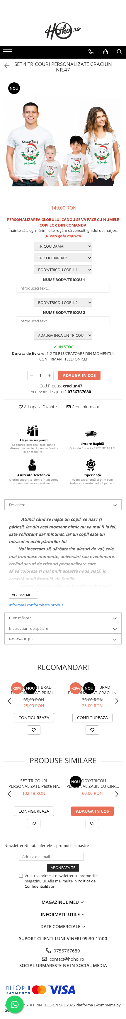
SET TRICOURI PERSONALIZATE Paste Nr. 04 (33, 783)
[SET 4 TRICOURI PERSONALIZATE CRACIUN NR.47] (63, 140)
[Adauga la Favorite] (33, 730)
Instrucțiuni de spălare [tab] (28, 628)
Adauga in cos (79, 375)
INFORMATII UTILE (61, 914)
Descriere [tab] (17, 504)
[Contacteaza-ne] (91, 52)
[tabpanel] (63, 140)
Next (117, 146)
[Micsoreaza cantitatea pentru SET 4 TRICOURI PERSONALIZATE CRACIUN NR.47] (31, 375)
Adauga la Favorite (40, 406)
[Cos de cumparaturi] (105, 52)
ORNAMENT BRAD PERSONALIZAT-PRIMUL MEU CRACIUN (34, 689)
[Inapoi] (4, 66)
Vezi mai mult (23, 595)
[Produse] (8, 53)
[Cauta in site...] (119, 52)
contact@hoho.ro (66, 959)
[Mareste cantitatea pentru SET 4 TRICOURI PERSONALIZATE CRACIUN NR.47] (49, 375)
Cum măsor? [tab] (20, 617)
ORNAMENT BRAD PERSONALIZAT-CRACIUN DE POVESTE (92, 689)
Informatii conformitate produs (36, 605)
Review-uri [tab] (21, 639)
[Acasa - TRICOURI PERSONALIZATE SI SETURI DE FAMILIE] (63, 31)
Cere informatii (85, 406)
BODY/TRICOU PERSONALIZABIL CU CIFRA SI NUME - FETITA (92, 783)
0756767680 (66, 951)
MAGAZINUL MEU (61, 902)
